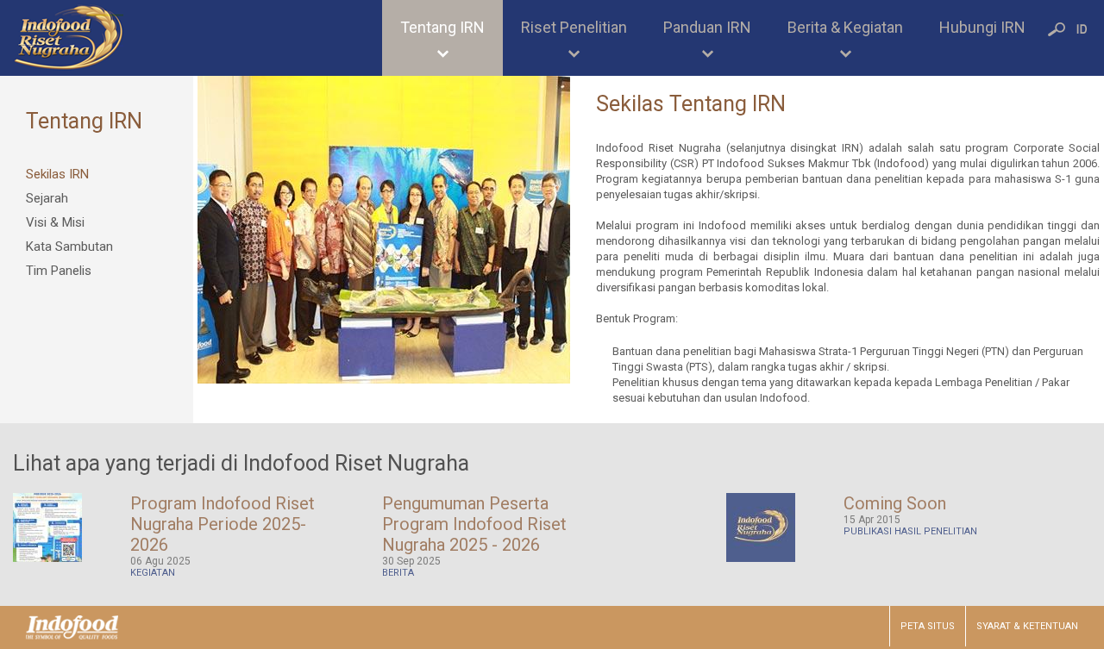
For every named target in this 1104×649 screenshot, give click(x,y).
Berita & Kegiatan (845, 27)
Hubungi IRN (982, 27)
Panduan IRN (707, 27)
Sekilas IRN (57, 174)
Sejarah (47, 198)
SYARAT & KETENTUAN (1027, 626)
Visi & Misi (55, 222)
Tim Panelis (58, 270)
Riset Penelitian (574, 27)
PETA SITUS (927, 626)
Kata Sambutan (69, 246)
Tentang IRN (442, 27)
